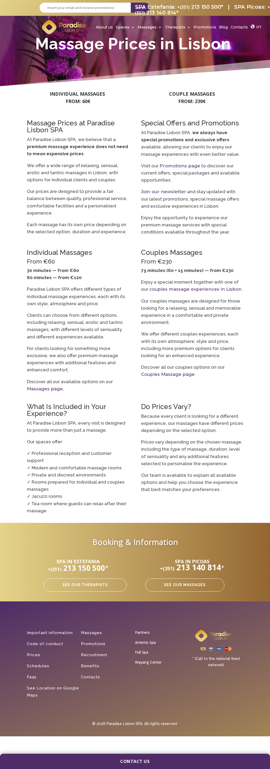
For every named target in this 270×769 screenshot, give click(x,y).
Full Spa (141, 652)
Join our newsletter (163, 191)
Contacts (239, 28)
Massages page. (45, 388)
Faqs (32, 677)
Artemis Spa (145, 642)
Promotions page (180, 165)
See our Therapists (85, 585)
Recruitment (94, 655)
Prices (33, 655)
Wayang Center (148, 662)
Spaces (122, 28)
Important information (50, 632)
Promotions (205, 28)
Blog (223, 28)
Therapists (175, 28)
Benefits (90, 666)
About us (104, 28)
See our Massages (185, 585)
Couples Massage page (168, 374)
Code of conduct (45, 643)
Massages (147, 28)
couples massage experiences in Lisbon (195, 289)
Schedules (38, 666)
